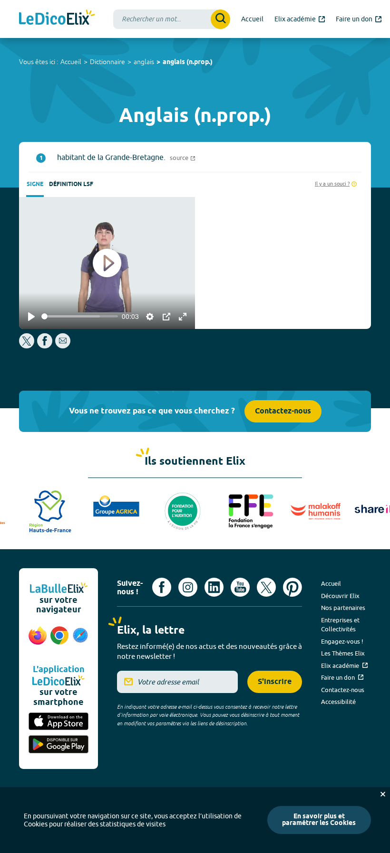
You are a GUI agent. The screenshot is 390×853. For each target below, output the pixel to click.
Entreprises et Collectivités (340, 624)
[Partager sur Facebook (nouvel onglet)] (45, 346)
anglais (144, 62)
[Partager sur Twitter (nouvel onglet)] (27, 346)
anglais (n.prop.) (188, 62)
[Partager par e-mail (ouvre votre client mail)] (63, 346)
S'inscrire (275, 682)
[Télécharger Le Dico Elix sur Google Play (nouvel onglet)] (58, 745)
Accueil (70, 62)
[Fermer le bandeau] (383, 794)
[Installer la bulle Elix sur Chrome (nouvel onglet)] (59, 640)
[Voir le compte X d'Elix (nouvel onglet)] (266, 587)
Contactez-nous (283, 411)
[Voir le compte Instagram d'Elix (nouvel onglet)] (187, 587)
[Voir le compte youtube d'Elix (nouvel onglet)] (240, 587)
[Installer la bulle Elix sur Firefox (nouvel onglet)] (38, 640)
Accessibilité (338, 701)
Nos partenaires (343, 607)
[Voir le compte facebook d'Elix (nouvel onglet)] (161, 587)
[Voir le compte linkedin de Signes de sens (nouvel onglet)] (214, 587)
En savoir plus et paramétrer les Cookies (319, 820)
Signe (35, 184)
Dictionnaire (107, 62)
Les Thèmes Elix (343, 653)
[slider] (79, 316)
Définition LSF (71, 184)
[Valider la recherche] (220, 19)
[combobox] (171, 19)
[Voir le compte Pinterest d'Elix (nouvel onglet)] (292, 587)
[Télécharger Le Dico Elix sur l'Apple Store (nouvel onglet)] (58, 722)
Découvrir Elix (340, 596)
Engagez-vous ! (342, 641)
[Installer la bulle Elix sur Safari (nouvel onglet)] (80, 640)
